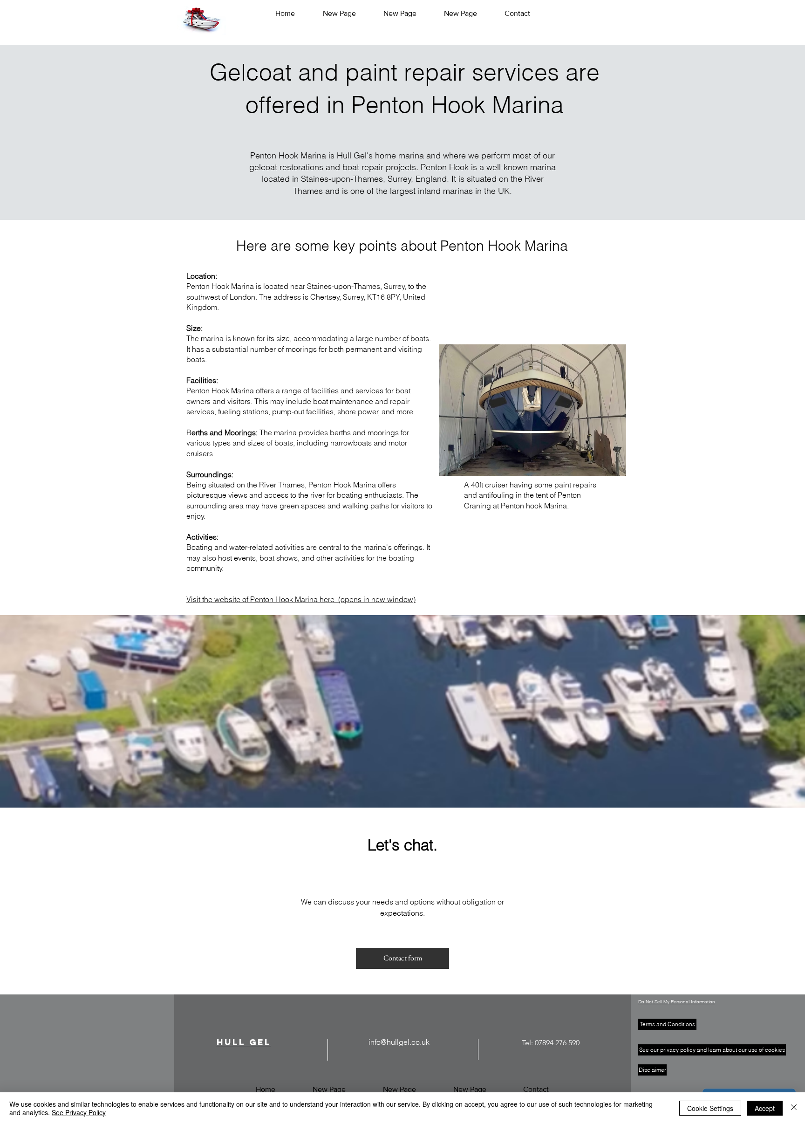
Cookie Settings (710, 1108)
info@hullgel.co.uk (399, 1042)
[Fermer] (793, 1108)
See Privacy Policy (79, 1112)
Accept (765, 1108)
